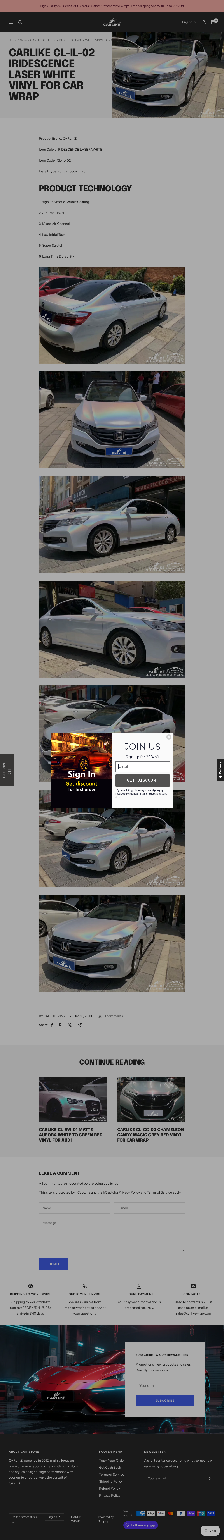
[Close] (169, 737)
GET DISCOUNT (142, 780)
